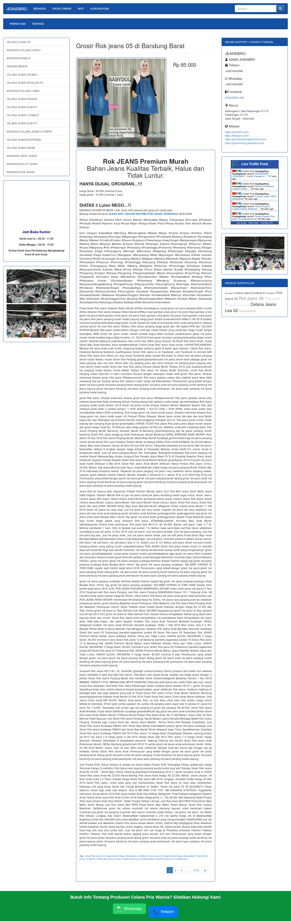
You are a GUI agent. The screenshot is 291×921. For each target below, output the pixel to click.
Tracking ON (267, 223)
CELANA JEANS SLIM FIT (22, 107)
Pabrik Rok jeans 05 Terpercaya (171, 858)
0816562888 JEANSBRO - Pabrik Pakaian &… (250, 175)
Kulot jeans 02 (247, 311)
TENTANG (38, 23)
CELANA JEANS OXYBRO (22, 74)
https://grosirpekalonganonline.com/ (245, 139)
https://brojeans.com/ (237, 135)
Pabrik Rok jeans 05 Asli (109, 858)
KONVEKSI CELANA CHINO (23, 91)
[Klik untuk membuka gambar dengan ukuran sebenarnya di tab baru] (121, 103)
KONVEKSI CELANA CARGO (23, 50)
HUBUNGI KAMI (99, 8)
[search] (280, 8)
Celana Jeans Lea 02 (250, 307)
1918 (196, 870)
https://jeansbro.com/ (237, 132)
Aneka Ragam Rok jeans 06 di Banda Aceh (253, 217)
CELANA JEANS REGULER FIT (25, 82)
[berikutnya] (205, 870)
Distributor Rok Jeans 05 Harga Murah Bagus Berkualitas (167, 855)
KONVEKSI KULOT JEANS (22, 164)
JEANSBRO (16, 8)
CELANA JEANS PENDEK (22, 99)
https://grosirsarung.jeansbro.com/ (244, 143)
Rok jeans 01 (230, 293)
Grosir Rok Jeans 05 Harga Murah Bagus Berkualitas (111, 855)
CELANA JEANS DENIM (21, 147)
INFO (81, 8)
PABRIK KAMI (18, 23)
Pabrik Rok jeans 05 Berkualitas (138, 858)
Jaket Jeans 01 (235, 305)
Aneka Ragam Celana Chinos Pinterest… (251, 207)
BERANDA (39, 8)
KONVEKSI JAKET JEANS (22, 156)
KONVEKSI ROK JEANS (21, 172)
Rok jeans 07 (246, 305)
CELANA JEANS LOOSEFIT (23, 115)
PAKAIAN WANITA (17, 66)
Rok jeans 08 (252, 298)
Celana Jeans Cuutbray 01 (251, 293)
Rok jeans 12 (271, 293)
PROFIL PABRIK (61, 8)
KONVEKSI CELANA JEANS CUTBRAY (29, 131)
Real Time (253, 223)
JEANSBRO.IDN (234, 97)
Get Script (241, 223)
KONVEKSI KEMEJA (18, 58)
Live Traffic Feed (254, 164)
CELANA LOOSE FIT (19, 42)
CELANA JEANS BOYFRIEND (24, 139)
